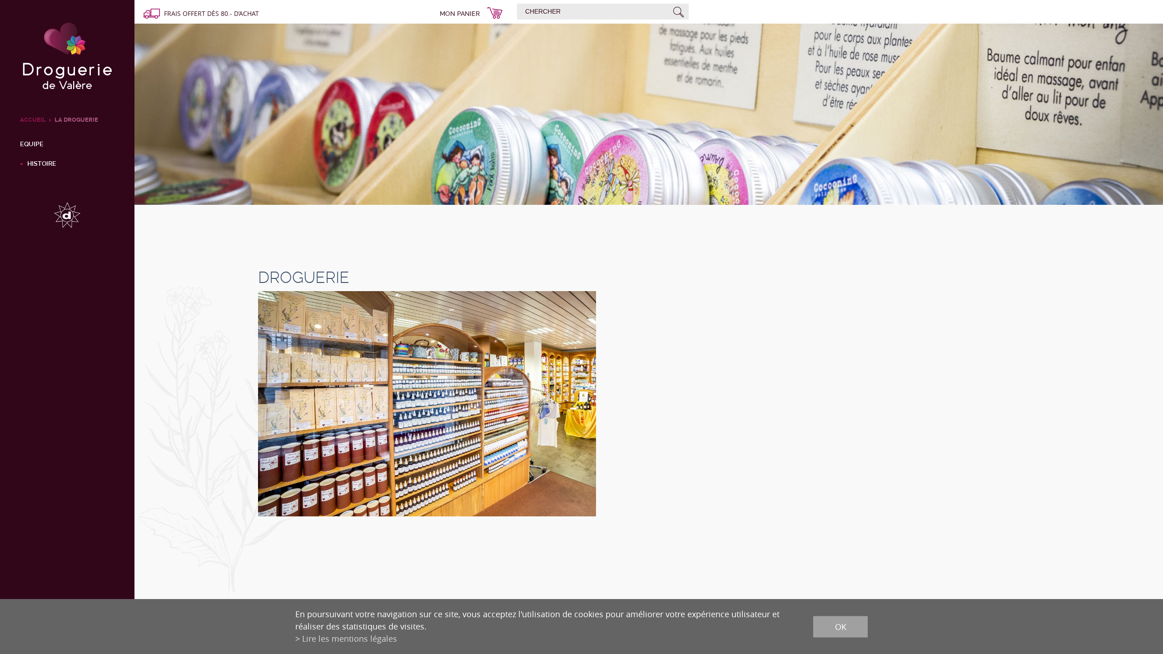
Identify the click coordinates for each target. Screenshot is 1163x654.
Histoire (41, 163)
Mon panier (460, 13)
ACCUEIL (33, 119)
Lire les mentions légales (349, 638)
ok (840, 626)
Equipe (32, 144)
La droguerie (76, 119)
